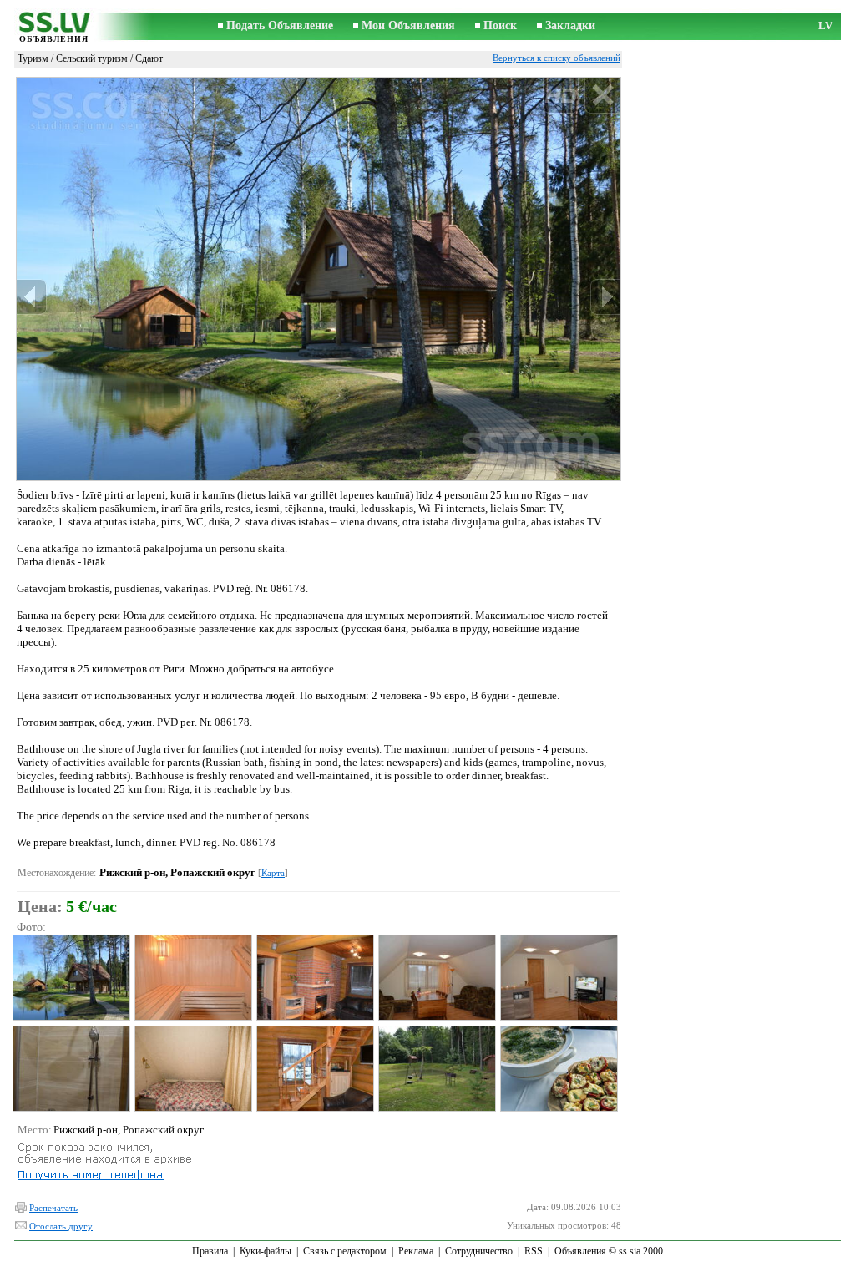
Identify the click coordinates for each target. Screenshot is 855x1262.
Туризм (33, 58)
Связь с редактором (345, 1251)
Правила (210, 1251)
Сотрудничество (479, 1251)
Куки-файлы (265, 1251)
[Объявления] (53, 27)
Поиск (500, 25)
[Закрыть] (602, 96)
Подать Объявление (279, 25)
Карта (273, 873)
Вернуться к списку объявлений (556, 58)
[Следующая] (605, 297)
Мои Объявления (408, 25)
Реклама (415, 1251)
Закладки (570, 25)
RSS (533, 1251)
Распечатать (53, 1208)
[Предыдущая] (32, 297)
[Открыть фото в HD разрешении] (318, 278)
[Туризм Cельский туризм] (71, 978)
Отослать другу (61, 1226)
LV (825, 25)
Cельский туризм (92, 58)
